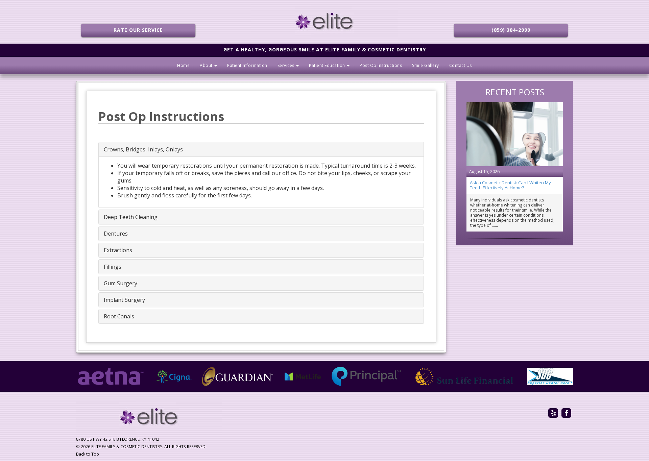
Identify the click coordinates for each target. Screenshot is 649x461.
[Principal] (366, 376)
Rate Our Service (138, 30)
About (207, 65)
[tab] (261, 149)
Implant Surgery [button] (124, 300)
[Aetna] (110, 376)
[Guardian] (238, 376)
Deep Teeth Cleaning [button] (131, 217)
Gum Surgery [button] (120, 283)
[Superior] (550, 377)
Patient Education (327, 65)
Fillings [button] (112, 266)
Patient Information (247, 65)
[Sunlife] (464, 376)
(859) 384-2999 (510, 30)
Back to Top (87, 454)
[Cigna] (173, 376)
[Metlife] (303, 376)
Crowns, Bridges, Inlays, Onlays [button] (143, 149)
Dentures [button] (116, 233)
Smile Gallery (425, 65)
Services (287, 65)
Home (183, 65)
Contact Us (460, 65)
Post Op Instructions (381, 65)
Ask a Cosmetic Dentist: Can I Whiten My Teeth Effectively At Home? (510, 185)
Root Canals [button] (119, 316)
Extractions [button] (118, 250)
